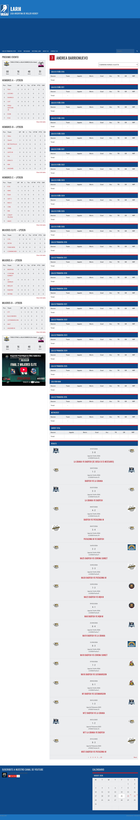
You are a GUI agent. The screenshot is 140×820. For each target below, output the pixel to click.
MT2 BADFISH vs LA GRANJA (94, 713)
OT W (33, 85)
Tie (28, 85)
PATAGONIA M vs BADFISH (94, 539)
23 (101, 757)
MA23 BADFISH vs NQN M (94, 596)
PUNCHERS (11, 247)
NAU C (9, 203)
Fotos (20, 51)
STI (8, 312)
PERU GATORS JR (10, 108)
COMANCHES (12, 251)
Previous (53, 757)
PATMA (10, 294)
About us (46, 51)
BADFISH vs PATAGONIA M (94, 519)
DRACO (10, 160)
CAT (8, 101)
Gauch (9, 140)
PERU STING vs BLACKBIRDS (20, 62)
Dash (9, 194)
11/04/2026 (94, 642)
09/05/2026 (94, 603)
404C (9, 190)
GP (18, 85)
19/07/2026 (94, 449)
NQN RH (10, 290)
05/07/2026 (94, 487)
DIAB (9, 114)
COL (8, 239)
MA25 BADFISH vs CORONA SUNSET (94, 558)
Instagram (27, 51)
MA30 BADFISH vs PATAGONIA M (93, 577)
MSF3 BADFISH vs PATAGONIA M (93, 751)
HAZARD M (11, 328)
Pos (4, 85)
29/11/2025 (94, 739)
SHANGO (10, 97)
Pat (8, 156)
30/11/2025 (94, 700)
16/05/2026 (94, 545)
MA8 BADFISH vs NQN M (93, 616)
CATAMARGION (12, 320)
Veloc (9, 136)
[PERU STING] (6, 64)
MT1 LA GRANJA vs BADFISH (94, 732)
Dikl (8, 211)
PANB (9, 148)
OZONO (10, 93)
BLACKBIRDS (11, 316)
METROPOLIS (12, 144)
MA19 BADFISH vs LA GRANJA (94, 635)
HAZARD (10, 168)
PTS (38, 85)
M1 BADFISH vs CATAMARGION (94, 693)
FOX (8, 118)
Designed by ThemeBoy (133, 815)
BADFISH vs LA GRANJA (94, 480)
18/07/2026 (94, 468)
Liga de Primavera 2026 (9, 51)
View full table (41, 122)
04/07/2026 (94, 507)
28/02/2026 (94, 681)
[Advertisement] (70, 33)
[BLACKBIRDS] (41, 64)
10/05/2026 (94, 565)
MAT (9, 324)
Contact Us (54, 51)
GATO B (10, 152)
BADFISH (10, 269)
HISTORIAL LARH (36, 51)
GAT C (9, 199)
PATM (9, 243)
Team (9, 85)
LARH (15, 8)
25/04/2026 (94, 623)
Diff (43, 85)
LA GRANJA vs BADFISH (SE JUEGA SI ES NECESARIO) (94, 461)
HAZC (9, 221)
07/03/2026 (94, 661)
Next (135, 757)
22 (128, 796)
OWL (9, 207)
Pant (9, 89)
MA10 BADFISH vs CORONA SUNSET (94, 655)
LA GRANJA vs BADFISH (94, 500)
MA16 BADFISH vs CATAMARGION (94, 674)
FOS (8, 186)
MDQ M (10, 286)
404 (8, 164)
